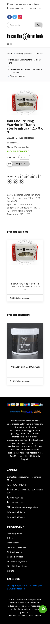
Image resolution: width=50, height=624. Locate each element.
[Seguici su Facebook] (9, 17)
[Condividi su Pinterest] (9, 181)
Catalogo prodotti (24, 53)
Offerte (10, 538)
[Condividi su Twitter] (26, 177)
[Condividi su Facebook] (20, 177)
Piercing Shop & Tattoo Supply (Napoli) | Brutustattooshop (24, 587)
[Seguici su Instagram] (20, 17)
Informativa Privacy (16, 512)
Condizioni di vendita (16, 547)
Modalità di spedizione (17, 566)
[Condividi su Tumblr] (38, 177)
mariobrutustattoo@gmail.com (25, 507)
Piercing (39, 53)
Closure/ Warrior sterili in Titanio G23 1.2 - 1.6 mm (25, 71)
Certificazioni (13, 542)
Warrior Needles (17, 76)
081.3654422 (16, 8)
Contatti (10, 571)
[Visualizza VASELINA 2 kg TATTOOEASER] (25, 341)
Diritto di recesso (14, 552)
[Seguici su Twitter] (14, 17)
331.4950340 (34, 8)
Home (9, 53)
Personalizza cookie (18, 615)
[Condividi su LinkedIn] (32, 177)
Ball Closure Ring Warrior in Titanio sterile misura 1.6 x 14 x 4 (25, 286)
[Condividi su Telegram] (21, 181)
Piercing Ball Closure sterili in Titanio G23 (24, 61)
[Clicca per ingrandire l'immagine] (25, 102)
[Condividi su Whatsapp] (15, 181)
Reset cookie (35, 615)
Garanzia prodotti (15, 556)
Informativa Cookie (16, 517)
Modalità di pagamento (17, 561)
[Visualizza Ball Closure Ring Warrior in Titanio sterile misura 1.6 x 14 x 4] (25, 252)
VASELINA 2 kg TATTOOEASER (25, 366)
